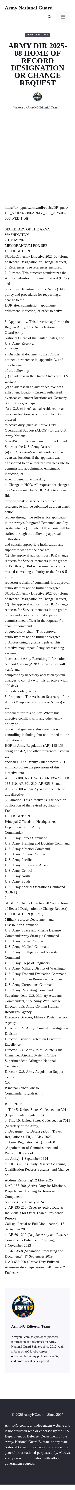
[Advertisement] (37, 162)
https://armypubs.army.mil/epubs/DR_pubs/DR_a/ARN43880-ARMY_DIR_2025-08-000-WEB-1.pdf (36, 212)
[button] (49, 17)
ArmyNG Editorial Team (42, 107)
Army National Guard (29, 7)
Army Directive (37, 35)
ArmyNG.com (34, 1415)
